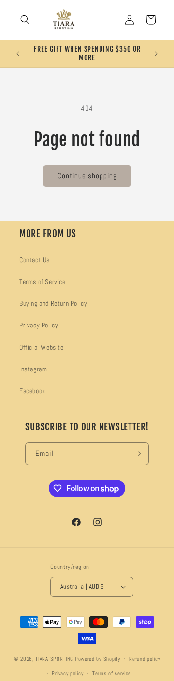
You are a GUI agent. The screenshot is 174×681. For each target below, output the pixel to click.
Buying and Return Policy (53, 303)
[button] (25, 19)
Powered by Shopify (97, 658)
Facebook (32, 390)
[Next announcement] (156, 53)
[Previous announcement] (18, 53)
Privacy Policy (38, 325)
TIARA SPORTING (54, 658)
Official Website (41, 347)
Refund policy (144, 658)
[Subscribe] (137, 453)
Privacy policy (67, 673)
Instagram (33, 369)
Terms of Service (42, 281)
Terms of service (111, 673)
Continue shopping (87, 175)
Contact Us (34, 259)
